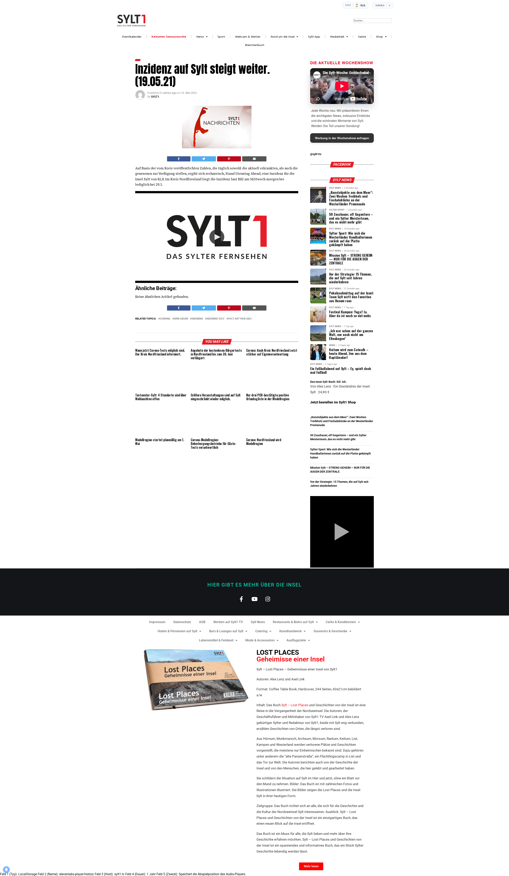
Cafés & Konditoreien (341, 622)
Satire (362, 36)
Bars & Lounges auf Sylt (226, 631)
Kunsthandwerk (290, 631)
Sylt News (258, 622)
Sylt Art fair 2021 (240, 319)
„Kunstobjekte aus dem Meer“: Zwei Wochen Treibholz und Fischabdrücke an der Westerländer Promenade (341, 421)
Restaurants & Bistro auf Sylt (293, 622)
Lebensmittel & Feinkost (216, 640)
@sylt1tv (315, 154)
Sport (221, 36)
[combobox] (372, 20)
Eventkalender (132, 36)
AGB (202, 622)
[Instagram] (268, 599)
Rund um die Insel (282, 36)
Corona (165, 319)
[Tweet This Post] (204, 158)
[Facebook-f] (241, 599)
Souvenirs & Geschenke (330, 631)
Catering (261, 631)
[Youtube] (254, 599)
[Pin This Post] (229, 158)
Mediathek (337, 36)
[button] (216, 236)
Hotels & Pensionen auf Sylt (177, 631)
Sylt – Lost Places (294, 705)
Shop (379, 36)
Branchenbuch (254, 45)
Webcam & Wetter (247, 36)
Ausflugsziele (296, 640)
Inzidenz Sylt (215, 319)
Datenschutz (182, 622)
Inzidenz (197, 319)
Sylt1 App (314, 36)
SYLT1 (155, 96)
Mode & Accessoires (260, 640)
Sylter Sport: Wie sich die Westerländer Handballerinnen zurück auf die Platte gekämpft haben (340, 453)
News (200, 36)
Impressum (157, 622)
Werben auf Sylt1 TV (228, 622)
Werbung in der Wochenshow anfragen (342, 138)
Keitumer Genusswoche (169, 36)
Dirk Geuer (181, 319)
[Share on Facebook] (178, 158)
